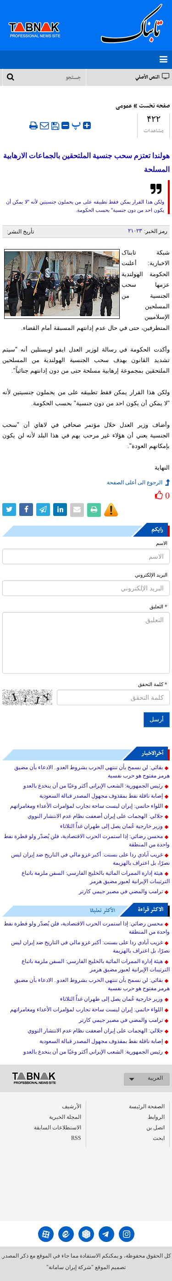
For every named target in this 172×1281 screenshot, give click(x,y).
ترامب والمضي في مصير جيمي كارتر (121, 891)
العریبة (155, 1078)
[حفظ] (55, 126)
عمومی (124, 106)
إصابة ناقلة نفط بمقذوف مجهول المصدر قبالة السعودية (101, 796)
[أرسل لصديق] (44, 125)
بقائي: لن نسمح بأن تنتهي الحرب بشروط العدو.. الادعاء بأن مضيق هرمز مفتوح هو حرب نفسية (92, 771)
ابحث (159, 1138)
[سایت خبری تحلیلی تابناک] (40, 19)
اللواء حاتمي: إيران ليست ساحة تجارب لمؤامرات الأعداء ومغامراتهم (86, 806)
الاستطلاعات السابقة (57, 1127)
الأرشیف (71, 1106)
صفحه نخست (154, 106)
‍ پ (77, 124)
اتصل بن (155, 1127)
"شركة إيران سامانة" (70, 1267)
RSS (76, 1138)
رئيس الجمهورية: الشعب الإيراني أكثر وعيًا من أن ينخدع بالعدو (93, 785)
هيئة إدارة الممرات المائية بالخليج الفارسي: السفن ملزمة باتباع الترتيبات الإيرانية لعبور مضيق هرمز (96, 877)
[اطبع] (33, 125)
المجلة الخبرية (65, 1117)
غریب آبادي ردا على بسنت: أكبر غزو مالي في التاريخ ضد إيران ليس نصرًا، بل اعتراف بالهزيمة (90, 858)
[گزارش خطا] (111, 510)
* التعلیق (158, 606)
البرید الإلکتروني (151, 575)
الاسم (161, 543)
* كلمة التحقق (152, 684)
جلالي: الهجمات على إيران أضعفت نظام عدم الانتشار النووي (95, 816)
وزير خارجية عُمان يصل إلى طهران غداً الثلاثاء (111, 826)
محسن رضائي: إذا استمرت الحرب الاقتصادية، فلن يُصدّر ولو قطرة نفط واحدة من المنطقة (87, 840)
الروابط (156, 1117)
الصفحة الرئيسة (147, 1106)
